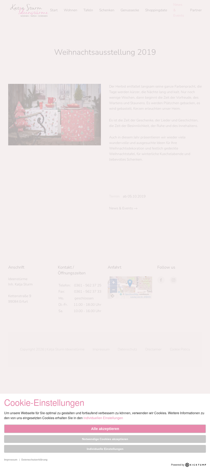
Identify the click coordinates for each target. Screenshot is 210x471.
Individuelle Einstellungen (105, 448)
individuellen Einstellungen (103, 417)
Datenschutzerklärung (34, 459)
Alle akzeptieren (105, 429)
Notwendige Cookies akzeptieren (105, 439)
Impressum (10, 459)
